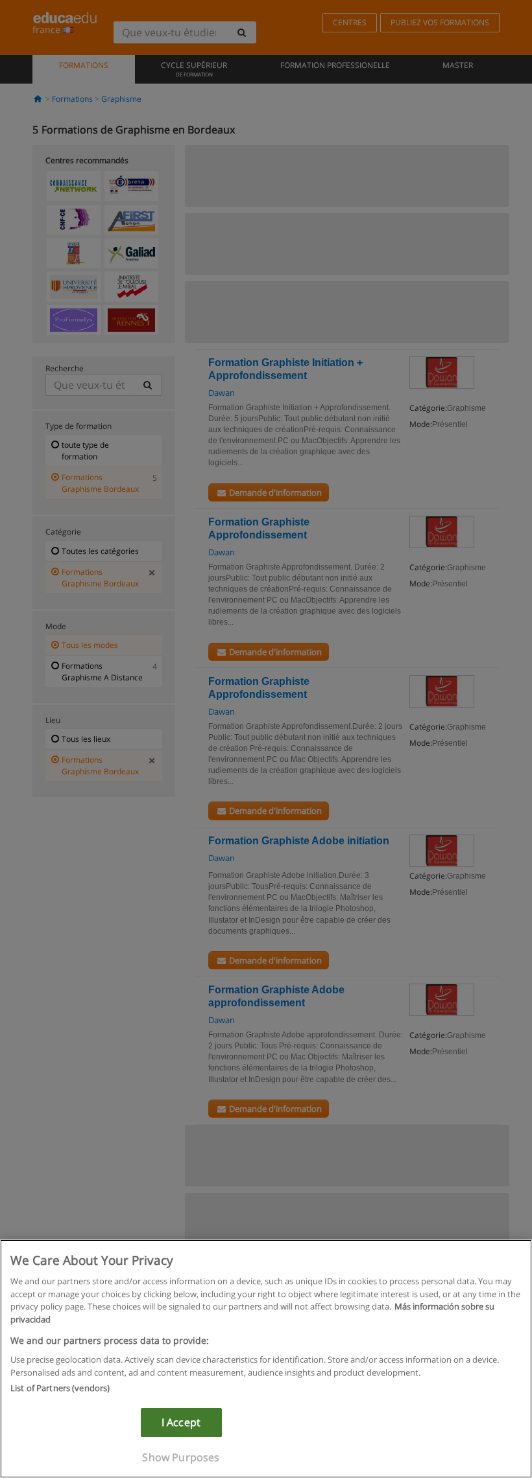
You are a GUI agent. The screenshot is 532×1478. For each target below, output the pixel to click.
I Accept (181, 1422)
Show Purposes (180, 1457)
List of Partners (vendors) (60, 1388)
